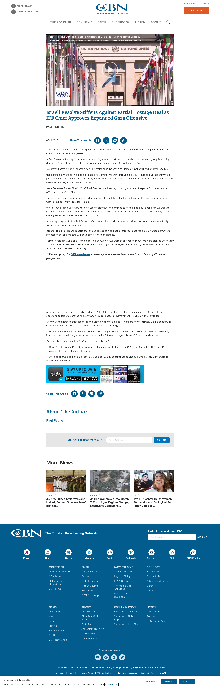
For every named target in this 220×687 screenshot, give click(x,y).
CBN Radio (153, 611)
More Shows (88, 633)
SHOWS (86, 607)
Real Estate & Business (122, 595)
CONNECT (153, 567)
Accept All (186, 681)
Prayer (85, 576)
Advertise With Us (157, 581)
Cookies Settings (148, 673)
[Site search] (168, 23)
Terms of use (57, 673)
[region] (110, 681)
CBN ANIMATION (125, 607)
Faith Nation (88, 624)
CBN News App (58, 639)
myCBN (162, 673)
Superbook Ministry (125, 611)
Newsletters (154, 571)
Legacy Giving (122, 576)
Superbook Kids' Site (126, 624)
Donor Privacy (88, 673)
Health (53, 625)
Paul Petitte (55, 126)
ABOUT (156, 22)
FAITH (102, 22)
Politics (53, 635)
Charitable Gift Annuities (122, 587)
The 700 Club (60, 22)
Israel (52, 621)
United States (57, 611)
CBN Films (55, 589)
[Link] (123, 140)
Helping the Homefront (56, 583)
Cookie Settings (150, 681)
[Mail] (115, 140)
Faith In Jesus (89, 581)
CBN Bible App (90, 595)
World (52, 616)
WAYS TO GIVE (123, 567)
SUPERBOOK (121, 22)
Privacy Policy (72, 673)
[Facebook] (97, 140)
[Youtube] (98, 657)
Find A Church (89, 585)
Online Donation (123, 571)
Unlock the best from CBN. (85, 440)
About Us (152, 590)
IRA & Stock (121, 581)
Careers (151, 585)
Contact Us (190, 4)
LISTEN (140, 22)
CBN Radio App (156, 621)
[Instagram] (114, 657)
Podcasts (152, 616)
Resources (87, 590)
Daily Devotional (91, 571)
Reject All (168, 681)
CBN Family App (90, 638)
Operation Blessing (60, 571)
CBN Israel (55, 576)
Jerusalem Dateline (92, 629)
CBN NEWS (84, 22)
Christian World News (90, 618)
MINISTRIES (56, 567)
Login (206, 4)
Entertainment (57, 630)
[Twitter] (106, 140)
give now (196, 10)
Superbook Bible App (123, 618)
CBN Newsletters (80, 254)
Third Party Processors (127, 673)
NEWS (53, 607)
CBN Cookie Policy (105, 673)
